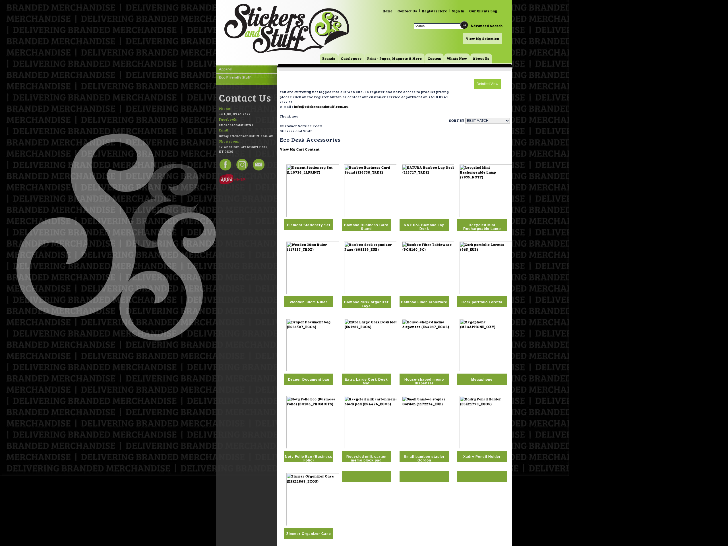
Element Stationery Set (308, 225)
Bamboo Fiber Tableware (424, 302)
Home (388, 11)
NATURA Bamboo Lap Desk (424, 227)
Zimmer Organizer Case (308, 534)
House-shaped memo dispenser (424, 381)
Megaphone (482, 380)
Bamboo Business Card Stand (366, 227)
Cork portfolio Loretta (482, 302)
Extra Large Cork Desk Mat (366, 381)
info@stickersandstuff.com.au (321, 106)
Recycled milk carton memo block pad (366, 458)
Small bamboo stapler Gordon (424, 458)
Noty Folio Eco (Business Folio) (308, 458)
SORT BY (456, 120)
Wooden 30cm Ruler (308, 302)
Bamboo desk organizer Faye (366, 304)
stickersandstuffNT (236, 124)
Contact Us (407, 11)
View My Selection (482, 38)
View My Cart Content (300, 149)
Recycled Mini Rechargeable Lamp (482, 227)
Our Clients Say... (485, 11)
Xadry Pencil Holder (482, 457)
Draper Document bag (308, 380)
